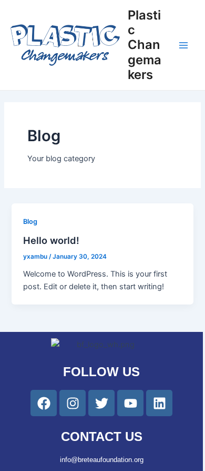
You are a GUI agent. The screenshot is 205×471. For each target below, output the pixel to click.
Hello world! (51, 240)
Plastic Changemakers (144, 45)
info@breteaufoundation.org (102, 460)
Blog (30, 221)
